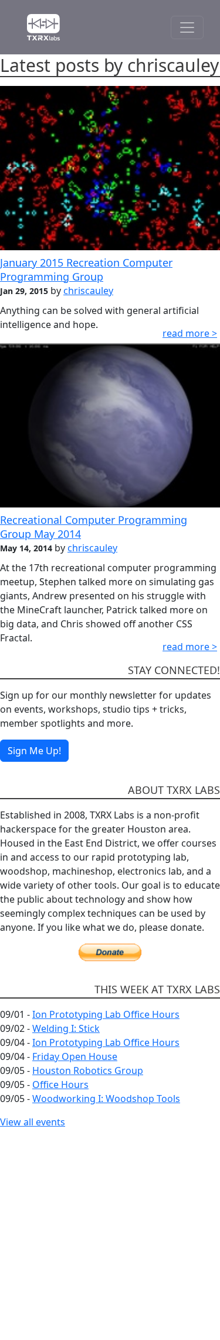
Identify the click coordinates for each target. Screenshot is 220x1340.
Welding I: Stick (66, 1028)
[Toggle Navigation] (187, 27)
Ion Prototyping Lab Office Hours (106, 1014)
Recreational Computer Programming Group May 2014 (93, 526)
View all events (32, 1121)
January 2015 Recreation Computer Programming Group (86, 269)
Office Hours (60, 1084)
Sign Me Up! (34, 750)
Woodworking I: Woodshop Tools (106, 1098)
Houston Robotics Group (87, 1070)
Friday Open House (74, 1056)
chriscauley (88, 290)
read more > (190, 333)
